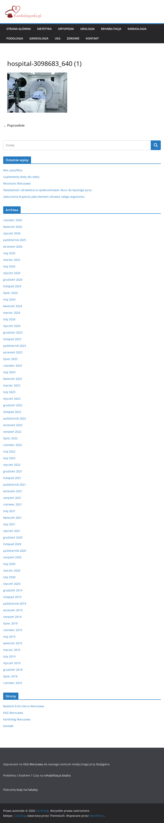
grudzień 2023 (12, 332)
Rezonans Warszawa (17, 183)
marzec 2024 (11, 313)
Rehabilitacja (111, 29)
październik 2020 (14, 551)
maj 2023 (9, 372)
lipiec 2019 (10, 623)
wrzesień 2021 (12, 491)
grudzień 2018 (12, 670)
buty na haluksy (27, 790)
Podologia (14, 38)
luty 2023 (9, 392)
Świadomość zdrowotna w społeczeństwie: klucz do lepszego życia (47, 190)
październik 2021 (14, 484)
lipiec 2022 (10, 438)
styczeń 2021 (11, 531)
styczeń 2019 (11, 663)
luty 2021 (9, 524)
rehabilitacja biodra (57, 775)
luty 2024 (9, 319)
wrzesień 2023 (12, 352)
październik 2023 (14, 346)
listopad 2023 (12, 339)
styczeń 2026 (11, 233)
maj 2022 (9, 451)
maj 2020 (9, 564)
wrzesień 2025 (12, 246)
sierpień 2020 (12, 557)
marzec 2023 (11, 385)
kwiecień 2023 (12, 379)
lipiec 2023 (10, 359)
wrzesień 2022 (12, 425)
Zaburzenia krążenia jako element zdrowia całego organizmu (44, 197)
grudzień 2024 (12, 279)
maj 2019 (9, 636)
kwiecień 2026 (12, 227)
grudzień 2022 (12, 405)
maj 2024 (9, 299)
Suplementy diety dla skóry (21, 177)
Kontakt (92, 38)
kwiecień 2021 (12, 517)
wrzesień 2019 (12, 610)
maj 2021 (9, 511)
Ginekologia (38, 38)
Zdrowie (73, 38)
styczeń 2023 (11, 398)
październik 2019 (14, 603)
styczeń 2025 (11, 273)
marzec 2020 (11, 570)
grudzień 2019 (12, 590)
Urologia (87, 29)
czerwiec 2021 (12, 504)
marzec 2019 (11, 650)
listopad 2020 (12, 544)
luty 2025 (9, 266)
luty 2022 (9, 458)
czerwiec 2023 (12, 365)
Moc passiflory (12, 170)
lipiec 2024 (10, 293)
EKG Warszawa (13, 713)
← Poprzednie (14, 125)
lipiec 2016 (10, 676)
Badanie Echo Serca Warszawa (23, 706)
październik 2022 (14, 418)
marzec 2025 (11, 260)
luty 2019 (9, 656)
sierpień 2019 (12, 617)
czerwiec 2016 (12, 683)
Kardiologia (137, 29)
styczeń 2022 (11, 465)
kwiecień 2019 (12, 643)
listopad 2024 (12, 286)
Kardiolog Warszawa (16, 719)
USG (57, 38)
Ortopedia (66, 29)
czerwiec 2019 (12, 630)
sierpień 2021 (12, 498)
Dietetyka (44, 29)
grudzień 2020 (12, 537)
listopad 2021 (12, 478)
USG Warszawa (33, 764)
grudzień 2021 (12, 471)
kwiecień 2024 (12, 306)
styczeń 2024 (11, 326)
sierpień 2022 (12, 432)
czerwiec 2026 (12, 220)
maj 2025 (9, 253)
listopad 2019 (12, 597)
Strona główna (18, 29)
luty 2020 (9, 577)
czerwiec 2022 (12, 445)
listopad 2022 (12, 412)
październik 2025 (14, 240)
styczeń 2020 (11, 584)
